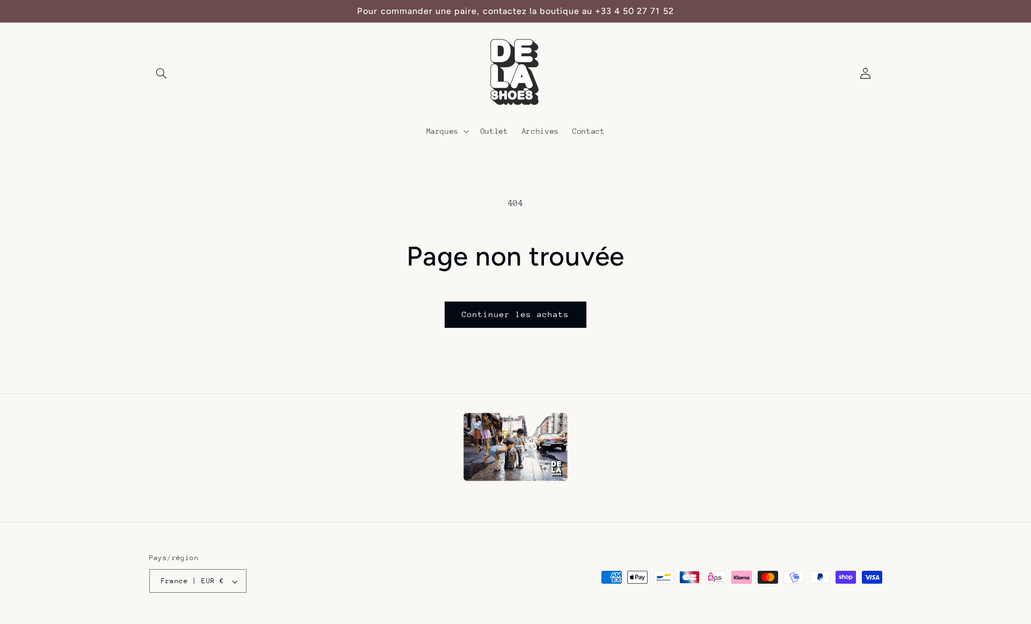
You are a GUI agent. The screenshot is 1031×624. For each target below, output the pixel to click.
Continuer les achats (516, 314)
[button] (161, 73)
